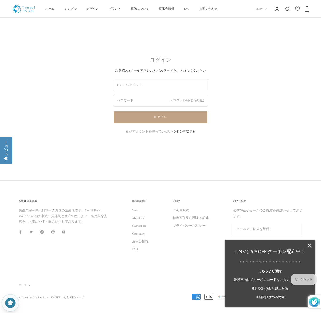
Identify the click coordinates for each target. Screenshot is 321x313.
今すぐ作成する (184, 132)
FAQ (186, 9)
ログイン (160, 117)
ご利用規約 (181, 210)
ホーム (50, 9)
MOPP (259, 9)
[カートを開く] (307, 9)
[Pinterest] (53, 232)
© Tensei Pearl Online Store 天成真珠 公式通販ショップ (51, 297)
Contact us (139, 225)
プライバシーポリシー (189, 225)
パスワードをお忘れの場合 (188, 100)
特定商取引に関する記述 (191, 218)
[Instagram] (42, 232)
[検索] (287, 8)
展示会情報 (166, 9)
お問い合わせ (208, 9)
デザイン (92, 9)
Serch (135, 210)
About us (138, 218)
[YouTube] (63, 232)
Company (138, 233)
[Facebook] (20, 232)
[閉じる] (309, 245)
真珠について (140, 9)
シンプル (70, 9)
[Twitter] (31, 232)
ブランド (115, 9)
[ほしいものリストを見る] (297, 8)
